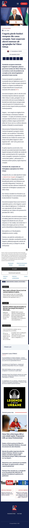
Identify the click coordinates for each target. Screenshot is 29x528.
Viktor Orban (22, 281)
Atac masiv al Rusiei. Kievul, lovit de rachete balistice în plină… (14, 291)
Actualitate (6, 28)
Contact (26, 276)
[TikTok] (11, 525)
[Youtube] (25, 525)
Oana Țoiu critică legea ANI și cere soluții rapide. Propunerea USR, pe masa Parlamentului (13, 436)
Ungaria (16, 281)
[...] (19, 297)
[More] (24, 58)
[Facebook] (4, 58)
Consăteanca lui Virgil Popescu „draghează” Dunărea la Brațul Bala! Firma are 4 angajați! (13, 365)
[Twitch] (14, 525)
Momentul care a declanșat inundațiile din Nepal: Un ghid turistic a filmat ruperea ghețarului (14, 464)
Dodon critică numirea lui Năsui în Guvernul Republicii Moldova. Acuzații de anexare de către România (14, 445)
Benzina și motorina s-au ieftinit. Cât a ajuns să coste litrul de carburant (7, 493)
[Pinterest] (11, 58)
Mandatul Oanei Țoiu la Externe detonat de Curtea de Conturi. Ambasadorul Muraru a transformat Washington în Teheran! (14, 376)
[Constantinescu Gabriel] (8, 51)
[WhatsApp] (14, 58)
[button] (27, 249)
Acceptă (14, 269)
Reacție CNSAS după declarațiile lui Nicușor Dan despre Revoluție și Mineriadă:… (14, 308)
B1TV (17, 89)
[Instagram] (7, 525)
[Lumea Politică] (14, 507)
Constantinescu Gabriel (16, 51)
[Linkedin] (17, 58)
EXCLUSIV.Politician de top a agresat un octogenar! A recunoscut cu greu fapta (12, 370)
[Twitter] (7, 58)
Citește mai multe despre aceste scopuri (22, 264)
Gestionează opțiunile (14, 273)
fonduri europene (9, 281)
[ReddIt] (21, 58)
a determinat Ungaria (9, 177)
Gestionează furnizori (10, 264)
